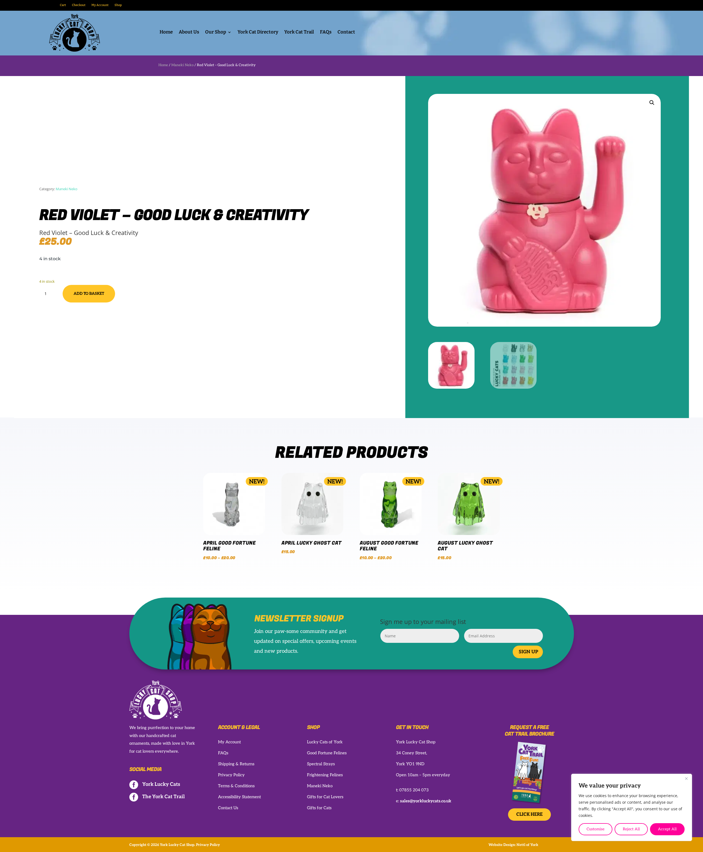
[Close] (686, 778)
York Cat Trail (299, 32)
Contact (346, 32)
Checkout (78, 5)
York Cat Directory (258, 32)
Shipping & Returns (236, 763)
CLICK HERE (529, 814)
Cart (63, 5)
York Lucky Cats (161, 784)
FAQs (325, 32)
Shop (118, 5)
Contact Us (228, 807)
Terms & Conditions (236, 785)
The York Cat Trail (163, 797)
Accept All (667, 829)
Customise (595, 829)
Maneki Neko (182, 65)
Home (166, 32)
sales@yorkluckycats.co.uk (425, 800)
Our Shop (215, 32)
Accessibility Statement (239, 796)
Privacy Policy (231, 774)
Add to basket (89, 293)
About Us (189, 32)
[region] (631, 807)
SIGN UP (528, 652)
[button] (652, 103)
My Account (99, 5)
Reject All (631, 829)
